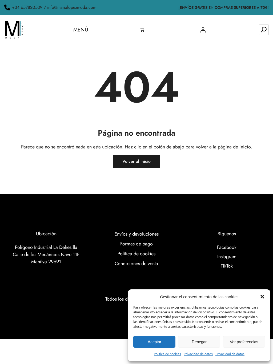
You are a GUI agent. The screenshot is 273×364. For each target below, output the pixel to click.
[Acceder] (203, 30)
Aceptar (154, 341)
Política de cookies (167, 354)
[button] (262, 296)
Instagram (226, 256)
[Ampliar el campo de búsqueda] (264, 30)
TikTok (227, 265)
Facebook (226, 247)
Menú (80, 30)
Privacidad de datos (198, 354)
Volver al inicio (136, 161)
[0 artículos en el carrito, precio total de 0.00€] (142, 30)
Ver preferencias (244, 341)
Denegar (199, 341)
